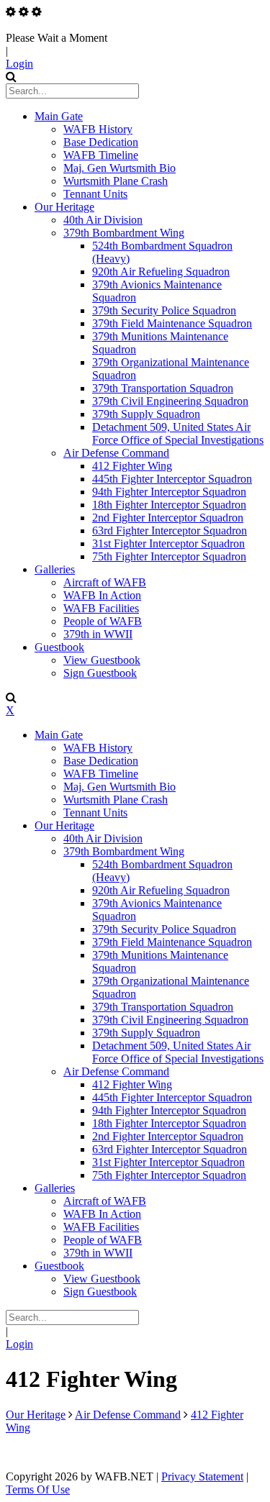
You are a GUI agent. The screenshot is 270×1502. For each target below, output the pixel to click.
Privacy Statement (202, 1476)
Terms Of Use (38, 1489)
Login (19, 64)
